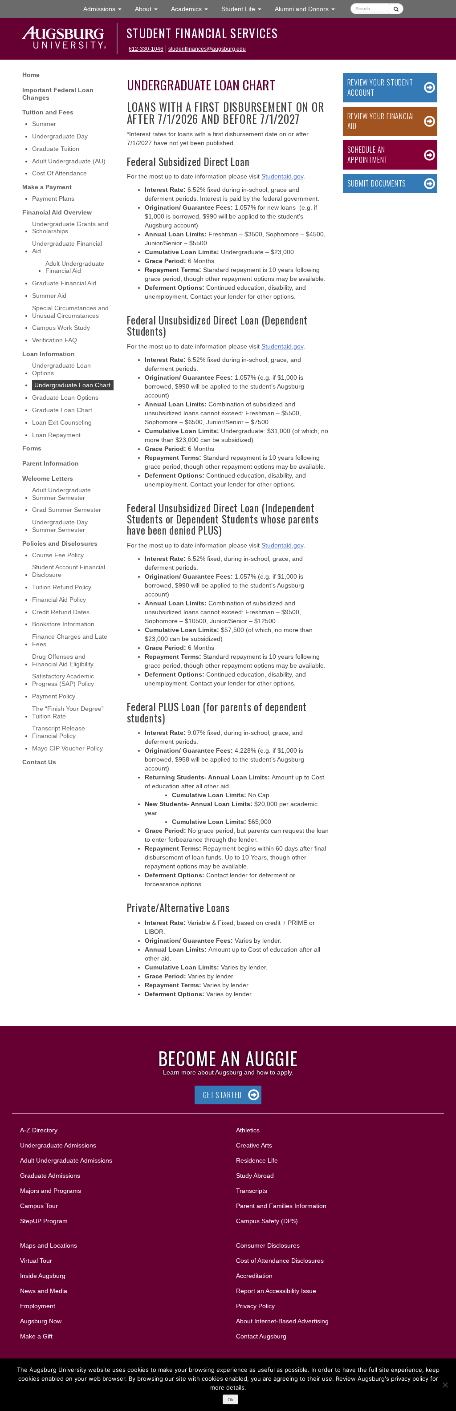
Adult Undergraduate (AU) (69, 161)
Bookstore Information (63, 624)
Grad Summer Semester (66, 509)
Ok (230, 1399)
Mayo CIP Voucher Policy (67, 748)
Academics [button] (193, 8)
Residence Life (257, 1160)
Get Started (222, 1095)
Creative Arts (254, 1145)
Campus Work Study (61, 327)
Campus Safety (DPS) (267, 1220)
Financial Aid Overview (57, 212)
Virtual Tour (36, 1260)
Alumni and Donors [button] (308, 8)
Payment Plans (53, 198)
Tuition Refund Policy (61, 587)
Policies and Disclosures (60, 543)
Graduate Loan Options (65, 397)
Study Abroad (255, 1175)
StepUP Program (44, 1220)
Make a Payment (47, 187)
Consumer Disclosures (268, 1245)
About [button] (149, 11)
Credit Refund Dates (61, 612)
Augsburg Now (40, 1321)
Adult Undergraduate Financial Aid (74, 267)
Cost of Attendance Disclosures (280, 1260)
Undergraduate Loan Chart (72, 385)
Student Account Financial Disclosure (68, 571)
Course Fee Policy (58, 555)
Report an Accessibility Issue (276, 1290)
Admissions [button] (105, 8)
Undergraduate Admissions (58, 1145)
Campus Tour (39, 1205)
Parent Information (50, 463)
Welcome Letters (47, 478)
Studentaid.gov (282, 176)
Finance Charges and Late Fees (69, 640)
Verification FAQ (54, 340)
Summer (44, 123)
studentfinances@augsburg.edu (207, 49)
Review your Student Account (380, 87)
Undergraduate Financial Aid (67, 247)
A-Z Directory (38, 1130)
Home (31, 74)
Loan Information (48, 353)
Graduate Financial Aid (64, 283)
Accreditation (254, 1275)
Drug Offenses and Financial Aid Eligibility (63, 660)
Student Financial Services (202, 33)
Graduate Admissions (50, 1175)
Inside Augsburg (42, 1275)
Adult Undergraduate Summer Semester (61, 494)
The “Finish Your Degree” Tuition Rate (68, 712)
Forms (31, 448)
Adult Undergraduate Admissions (66, 1160)
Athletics (248, 1130)
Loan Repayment (56, 434)
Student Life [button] (244, 8)
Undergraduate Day (60, 136)
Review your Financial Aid (381, 121)
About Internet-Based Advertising (282, 1321)
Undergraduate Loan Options (61, 369)
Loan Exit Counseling (62, 422)
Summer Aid (49, 295)
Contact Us (39, 762)
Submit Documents (377, 183)
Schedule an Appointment (367, 154)
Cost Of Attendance (59, 173)
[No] (444, 1384)
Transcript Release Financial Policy (58, 732)
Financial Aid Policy (59, 599)
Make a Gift (36, 1336)
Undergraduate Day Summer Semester (60, 526)
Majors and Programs (50, 1190)
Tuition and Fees (47, 112)
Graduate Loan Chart (62, 410)
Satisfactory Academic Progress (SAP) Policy (63, 680)
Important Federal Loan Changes (58, 93)
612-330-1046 (146, 49)
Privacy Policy (255, 1306)
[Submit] (396, 8)
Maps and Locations (48, 1245)
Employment (37, 1306)
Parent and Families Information (281, 1205)
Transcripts (251, 1190)
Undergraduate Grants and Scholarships (70, 227)
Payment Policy (53, 696)
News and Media (43, 1290)
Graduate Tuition (55, 148)
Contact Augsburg (261, 1336)
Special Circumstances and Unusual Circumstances (70, 311)
